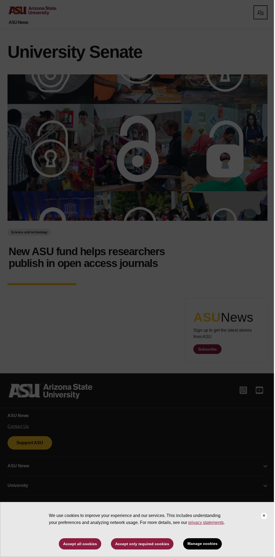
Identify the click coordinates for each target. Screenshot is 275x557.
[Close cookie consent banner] (264, 516)
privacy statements (206, 522)
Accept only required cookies (142, 544)
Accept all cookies (80, 544)
